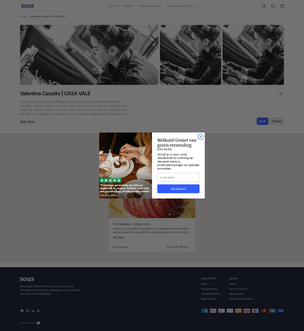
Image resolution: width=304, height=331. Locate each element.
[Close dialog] (200, 137)
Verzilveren (178, 189)
